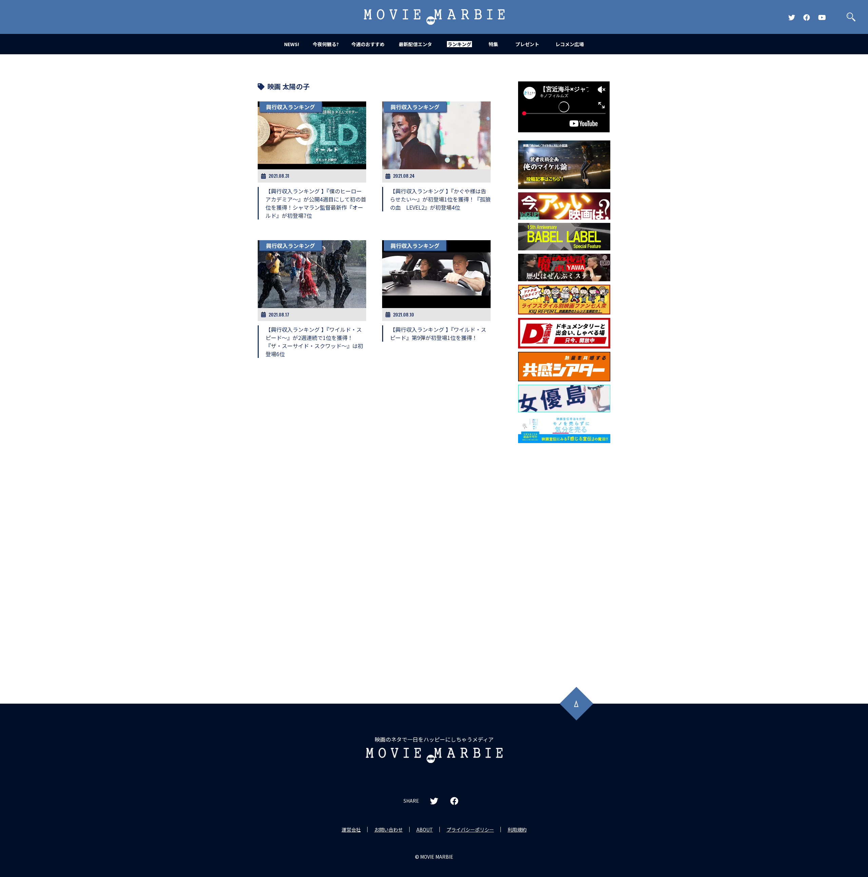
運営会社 (351, 829)
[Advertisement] (564, 555)
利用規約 (517, 829)
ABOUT (424, 829)
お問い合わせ (388, 829)
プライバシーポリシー (470, 829)
